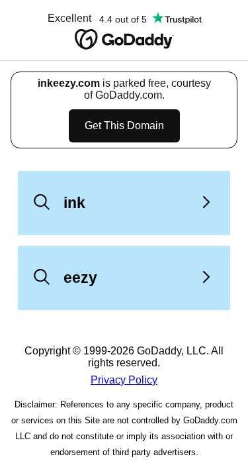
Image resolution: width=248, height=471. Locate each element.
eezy (80, 277)
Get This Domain (124, 125)
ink (74, 202)
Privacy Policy (124, 380)
